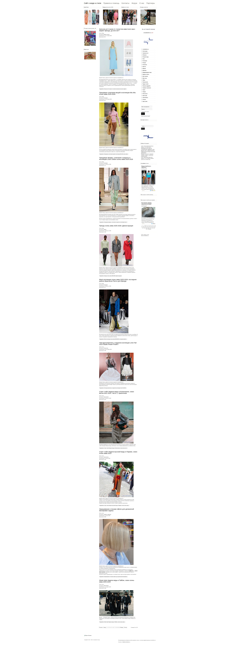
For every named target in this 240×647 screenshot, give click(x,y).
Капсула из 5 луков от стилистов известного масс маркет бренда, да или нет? (117, 30)
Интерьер (144, 54)
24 (146, 229)
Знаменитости (145, 53)
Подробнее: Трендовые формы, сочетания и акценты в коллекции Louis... (113, 222)
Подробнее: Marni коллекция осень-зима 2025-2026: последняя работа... (113, 339)
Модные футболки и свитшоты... (146, 167)
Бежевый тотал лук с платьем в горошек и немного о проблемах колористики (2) (147, 155)
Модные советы (107, 34)
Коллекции (106, 97)
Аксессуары (145, 51)
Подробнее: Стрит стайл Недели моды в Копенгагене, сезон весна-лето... (114, 448)
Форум (134, 3)
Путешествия (145, 82)
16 (154, 226)
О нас (141, 3)
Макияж (144, 68)
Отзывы (144, 99)
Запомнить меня (145, 111)
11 (145, 226)
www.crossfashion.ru (145, 235)
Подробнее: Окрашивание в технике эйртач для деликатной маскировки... (114, 576)
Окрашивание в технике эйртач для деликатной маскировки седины (116, 509)
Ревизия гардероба (146, 85)
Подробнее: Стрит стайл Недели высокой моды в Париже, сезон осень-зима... (114, 505)
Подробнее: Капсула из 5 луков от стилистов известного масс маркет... (113, 88)
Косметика (145, 64)
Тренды (105, 229)
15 (152, 226)
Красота (144, 66)
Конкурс (144, 62)
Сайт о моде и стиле (92, 3)
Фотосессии (106, 348)
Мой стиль (145, 78)
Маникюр (144, 70)
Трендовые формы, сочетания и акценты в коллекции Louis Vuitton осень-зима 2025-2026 (116, 158)
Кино (144, 58)
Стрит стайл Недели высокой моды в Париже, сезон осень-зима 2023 (118, 452)
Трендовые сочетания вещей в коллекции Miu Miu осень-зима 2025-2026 (117, 93)
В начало (101, 627)
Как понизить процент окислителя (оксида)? (146, 203)
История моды (146, 56)
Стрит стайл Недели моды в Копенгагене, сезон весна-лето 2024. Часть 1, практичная (116, 392)
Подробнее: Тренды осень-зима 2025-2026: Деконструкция (111, 275)
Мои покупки (145, 76)
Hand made (145, 95)
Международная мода (147, 72)
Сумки (144, 89)
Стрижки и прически (107, 514)
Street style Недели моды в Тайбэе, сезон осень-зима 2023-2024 (116, 581)
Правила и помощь (111, 3)
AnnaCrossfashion (144, 169)
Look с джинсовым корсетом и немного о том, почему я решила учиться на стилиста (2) (147, 158)
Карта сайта (145, 101)
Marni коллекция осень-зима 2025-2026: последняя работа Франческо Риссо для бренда (117, 280)
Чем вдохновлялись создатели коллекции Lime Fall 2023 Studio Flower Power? (117, 343)
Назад (105, 627)
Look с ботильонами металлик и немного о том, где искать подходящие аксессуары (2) (147, 147)
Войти (143, 113)
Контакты (125, 3)
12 (147, 226)
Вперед (121, 627)
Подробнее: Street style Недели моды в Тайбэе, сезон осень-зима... (112, 621)
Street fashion (106, 457)
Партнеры (150, 3)
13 (149, 226)
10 (118, 627)
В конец (125, 627)
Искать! (143, 128)
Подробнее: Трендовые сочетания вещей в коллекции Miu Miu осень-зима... (114, 154)
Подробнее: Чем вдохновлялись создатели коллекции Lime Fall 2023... (113, 387)
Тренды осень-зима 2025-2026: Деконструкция (116, 226)
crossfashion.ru (147, 32)
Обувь (144, 80)
